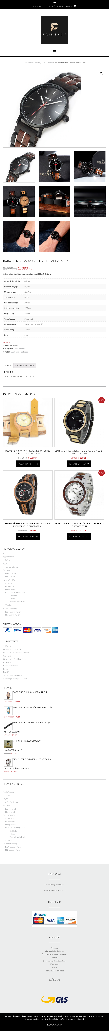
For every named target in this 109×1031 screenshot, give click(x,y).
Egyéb (5, 563)
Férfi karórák (47, 63)
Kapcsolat (7, 662)
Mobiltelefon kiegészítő (15, 592)
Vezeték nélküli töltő (18, 601)
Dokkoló (13, 595)
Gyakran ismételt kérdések (14, 659)
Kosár (6, 669)
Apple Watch (8, 556)
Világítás (8, 605)
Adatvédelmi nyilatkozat (13, 649)
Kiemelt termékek (10, 665)
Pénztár (6, 672)
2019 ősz (15, 352)
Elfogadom (54, 1024)
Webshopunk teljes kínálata (15, 678)
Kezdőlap (27, 63)
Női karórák (10, 576)
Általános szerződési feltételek (16, 652)
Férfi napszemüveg (13, 612)
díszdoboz (23, 352)
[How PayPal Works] (54, 926)
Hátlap (12, 598)
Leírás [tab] (8, 365)
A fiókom (7, 646)
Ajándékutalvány (12, 567)
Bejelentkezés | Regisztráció (44, 6)
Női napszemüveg (12, 615)
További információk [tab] (24, 365)
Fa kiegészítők (9, 580)
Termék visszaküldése (12, 675)
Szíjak (7, 560)
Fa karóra (36, 63)
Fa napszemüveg (10, 608)
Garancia (7, 656)
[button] (101, 73)
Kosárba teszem (28, 464)
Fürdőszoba (10, 586)
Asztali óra (9, 583)
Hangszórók (10, 589)
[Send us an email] (54, 3)
